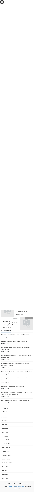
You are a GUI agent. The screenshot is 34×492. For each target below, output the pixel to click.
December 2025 (6, 451)
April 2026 (5, 436)
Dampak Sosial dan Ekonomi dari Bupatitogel (14, 341)
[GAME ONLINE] (26, 320)
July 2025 (5, 470)
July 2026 (5, 424)
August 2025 (5, 466)
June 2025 (5, 474)
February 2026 (6, 443)
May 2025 (5, 478)
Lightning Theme (20, 486)
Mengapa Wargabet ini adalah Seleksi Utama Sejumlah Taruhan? (23, 309)
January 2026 (6, 447)
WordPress (12, 486)
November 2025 (6, 455)
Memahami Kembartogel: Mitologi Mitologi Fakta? (10, 323)
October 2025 (6, 459)
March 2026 (5, 440)
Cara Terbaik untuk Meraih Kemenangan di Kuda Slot (16, 400)
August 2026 (5, 420)
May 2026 (5, 432)
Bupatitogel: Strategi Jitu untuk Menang (12, 386)
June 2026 (5, 428)
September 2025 (7, 463)
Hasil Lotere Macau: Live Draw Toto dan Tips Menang (16, 371)
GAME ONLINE (6, 412)
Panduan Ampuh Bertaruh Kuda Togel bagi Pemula (16, 334)
